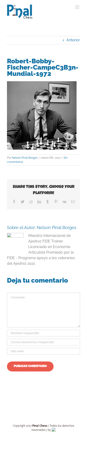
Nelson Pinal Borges (25, 157)
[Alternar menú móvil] (77, 7)
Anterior (73, 40)
